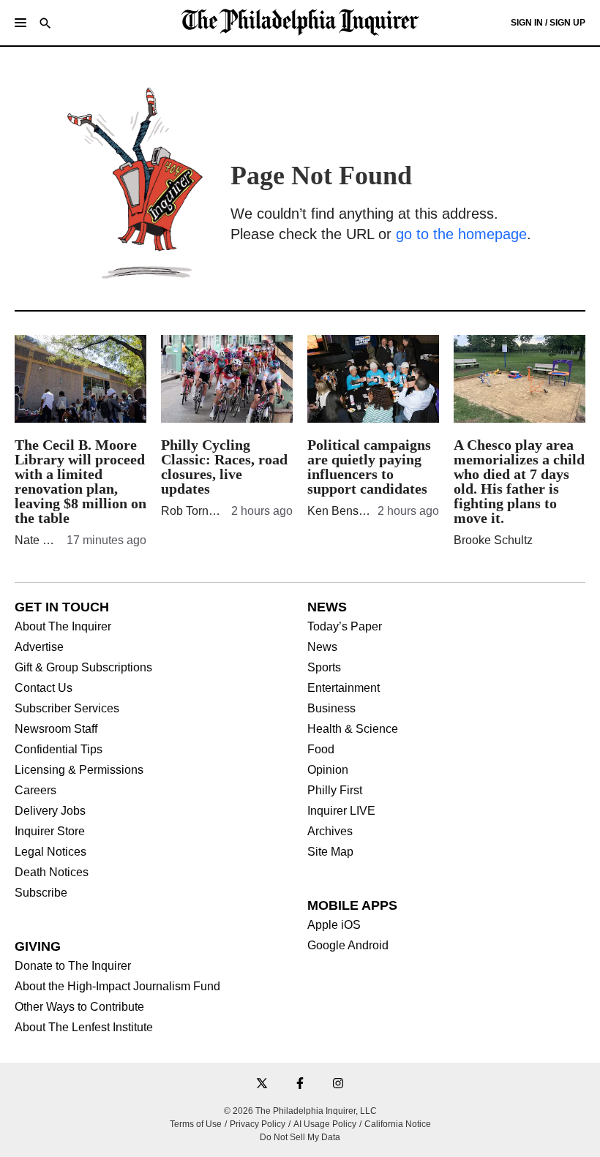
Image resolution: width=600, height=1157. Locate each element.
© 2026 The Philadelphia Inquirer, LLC (300, 1111)
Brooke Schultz (493, 540)
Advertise (39, 647)
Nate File (38, 540)
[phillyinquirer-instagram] (338, 1084)
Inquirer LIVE (341, 811)
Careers (35, 790)
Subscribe (41, 893)
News (322, 647)
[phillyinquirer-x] (262, 1084)
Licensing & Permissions (79, 770)
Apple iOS (334, 925)
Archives (330, 831)
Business (331, 709)
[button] (20, 22)
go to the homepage (461, 234)
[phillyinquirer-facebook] (300, 1084)
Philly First (334, 790)
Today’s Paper (344, 627)
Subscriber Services (67, 709)
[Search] (45, 24)
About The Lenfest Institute (84, 1027)
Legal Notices (50, 852)
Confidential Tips (58, 749)
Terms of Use (196, 1124)
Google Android (348, 945)
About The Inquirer (63, 627)
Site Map (330, 852)
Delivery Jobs (50, 811)
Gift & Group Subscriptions (83, 668)
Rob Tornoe (191, 511)
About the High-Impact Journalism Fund (117, 986)
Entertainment (343, 688)
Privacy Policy (257, 1124)
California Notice (397, 1124)
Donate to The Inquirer (73, 966)
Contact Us (43, 688)
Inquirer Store (50, 831)
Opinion (327, 770)
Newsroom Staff (56, 729)
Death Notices (52, 872)
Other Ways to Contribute (79, 1007)
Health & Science (352, 729)
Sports (324, 668)
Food (320, 749)
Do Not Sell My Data (300, 1137)
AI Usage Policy (324, 1124)
